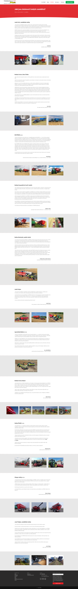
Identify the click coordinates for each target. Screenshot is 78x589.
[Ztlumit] (33, 371)
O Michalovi (62, 2)
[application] (26, 274)
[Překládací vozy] (10, 2)
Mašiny (48, 2)
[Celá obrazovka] (36, 371)
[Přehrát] (16, 371)
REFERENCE (52, 2)
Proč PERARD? (43, 2)
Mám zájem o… (57, 2)
